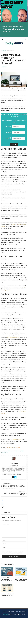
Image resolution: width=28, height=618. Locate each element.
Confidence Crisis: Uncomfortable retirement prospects (6, 579)
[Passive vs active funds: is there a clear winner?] (7, 588)
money (16, 451)
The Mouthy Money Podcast (13, 30)
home (12, 451)
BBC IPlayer (8, 451)
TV (7, 452)
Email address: (8, 138)
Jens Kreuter (9, 447)
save (19, 451)
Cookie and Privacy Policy (7, 612)
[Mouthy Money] (14, 43)
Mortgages (16, 26)
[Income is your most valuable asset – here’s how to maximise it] (21, 571)
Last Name (8, 132)
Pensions (21, 26)
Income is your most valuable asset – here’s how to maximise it (21, 579)
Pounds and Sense (16, 439)
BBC (4, 451)
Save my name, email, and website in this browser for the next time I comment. (12, 552)
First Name (8, 126)
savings (22, 451)
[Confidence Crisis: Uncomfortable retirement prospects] (7, 571)
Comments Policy (17, 612)
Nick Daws (4, 66)
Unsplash (17, 447)
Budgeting (5, 26)
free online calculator (13, 337)
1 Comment (7, 512)
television (3, 452)
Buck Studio (5, 614)
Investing (10, 26)
